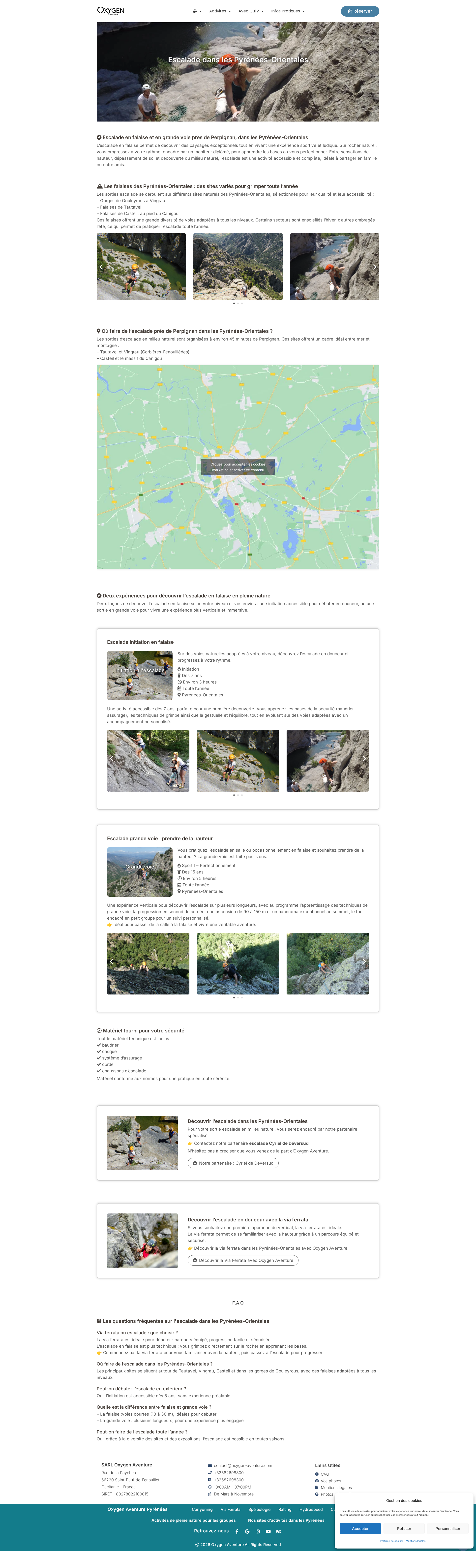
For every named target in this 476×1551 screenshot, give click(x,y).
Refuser (404, 1528)
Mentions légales (415, 1540)
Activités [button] (217, 11)
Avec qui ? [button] (248, 11)
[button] (197, 11)
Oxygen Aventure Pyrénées (138, 1509)
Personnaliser (448, 1528)
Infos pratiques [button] (285, 11)
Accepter (360, 1528)
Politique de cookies (391, 1540)
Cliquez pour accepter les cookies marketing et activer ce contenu (238, 467)
